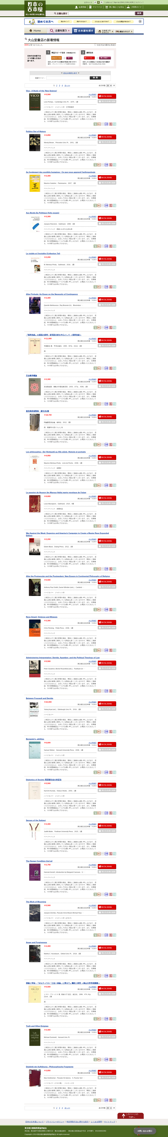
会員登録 (82, 7)
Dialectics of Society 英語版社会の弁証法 (43, 780)
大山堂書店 (92, 94)
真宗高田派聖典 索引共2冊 (37, 411)
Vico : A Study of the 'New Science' (41, 91)
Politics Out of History (36, 131)
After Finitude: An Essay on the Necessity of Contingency (52, 294)
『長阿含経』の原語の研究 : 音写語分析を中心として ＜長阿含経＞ (54, 335)
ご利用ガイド (136, 7)
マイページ (97, 7)
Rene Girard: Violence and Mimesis (41, 617)
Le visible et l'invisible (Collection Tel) (43, 253)
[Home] (36, 30)
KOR (131, 2)
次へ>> (67, 86)
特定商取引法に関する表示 (78, 1122)
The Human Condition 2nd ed (39, 861)
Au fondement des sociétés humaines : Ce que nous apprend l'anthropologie (60, 172)
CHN (127, 2)
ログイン (139, 2)
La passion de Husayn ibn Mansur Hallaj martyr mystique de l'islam (56, 492)
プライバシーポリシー (55, 1122)
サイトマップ (109, 1122)
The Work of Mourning (36, 902)
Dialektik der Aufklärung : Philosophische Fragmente (49, 1067)
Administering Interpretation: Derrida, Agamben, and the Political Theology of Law (63, 658)
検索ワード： (40, 78)
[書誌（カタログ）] (124, 31)
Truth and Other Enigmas (37, 1026)
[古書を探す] (60, 30)
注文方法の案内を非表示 (106, 45)
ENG (122, 2)
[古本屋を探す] (84, 30)
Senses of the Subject (36, 820)
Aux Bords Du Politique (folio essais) (42, 213)
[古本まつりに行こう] (105, 31)
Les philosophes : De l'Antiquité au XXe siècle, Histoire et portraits (56, 452)
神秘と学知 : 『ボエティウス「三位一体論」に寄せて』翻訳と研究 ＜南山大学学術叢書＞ (63, 983)
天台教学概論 (31, 375)
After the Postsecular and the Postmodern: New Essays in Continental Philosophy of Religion (68, 576)
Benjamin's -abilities (35, 739)
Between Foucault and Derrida (39, 698)
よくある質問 (96, 1122)
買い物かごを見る (116, 7)
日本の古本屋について (34, 1122)
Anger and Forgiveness (36, 942)
